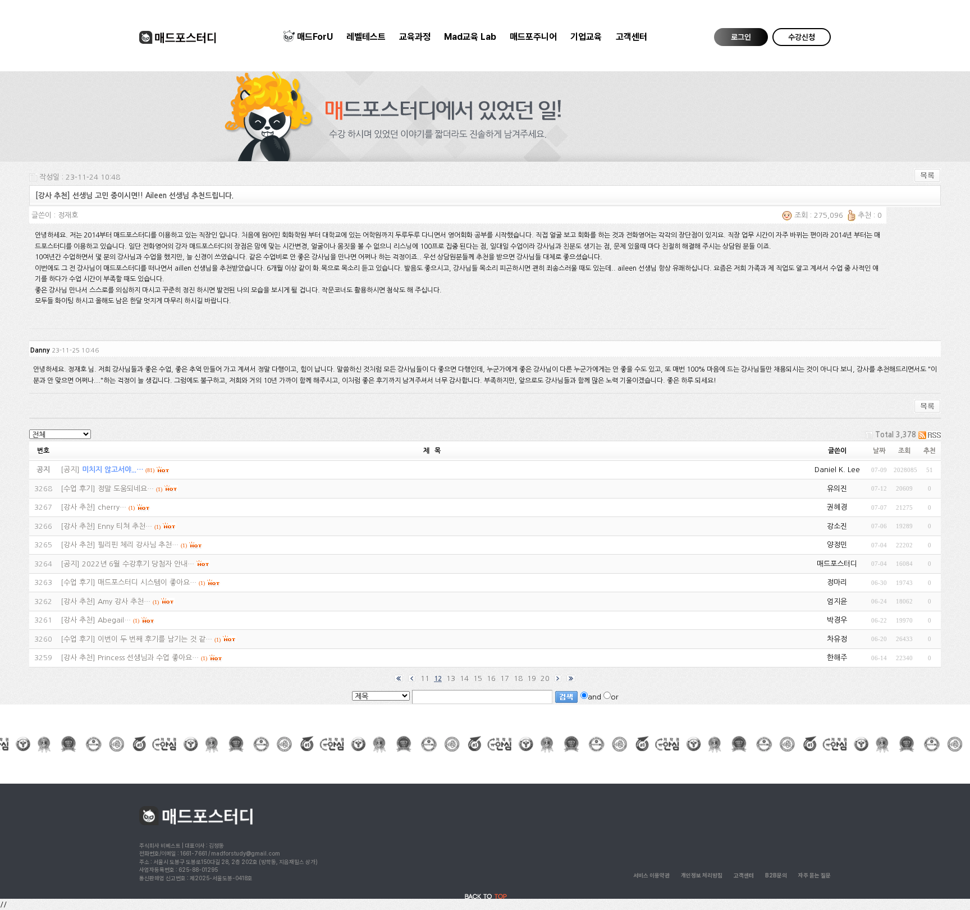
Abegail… (114, 620)
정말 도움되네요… (126, 488)
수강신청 (801, 37)
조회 (904, 450)
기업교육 (586, 36)
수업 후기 (78, 488)
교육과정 (415, 36)
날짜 (879, 450)
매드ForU (315, 36)
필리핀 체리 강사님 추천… (138, 544)
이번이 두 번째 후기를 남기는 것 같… (155, 639)
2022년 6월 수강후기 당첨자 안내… (138, 564)
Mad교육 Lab (470, 36)
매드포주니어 (533, 36)
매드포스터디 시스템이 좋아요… (147, 582)
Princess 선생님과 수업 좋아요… (148, 657)
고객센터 (631, 36)
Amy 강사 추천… (124, 601)
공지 (70, 469)
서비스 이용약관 (651, 875)
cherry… (112, 507)
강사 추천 (78, 507)
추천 (929, 450)
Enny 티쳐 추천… (125, 526)
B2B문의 (776, 875)
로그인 (741, 37)
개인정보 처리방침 (701, 875)
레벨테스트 (366, 36)
